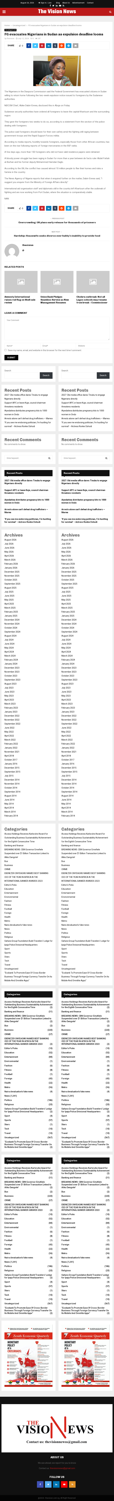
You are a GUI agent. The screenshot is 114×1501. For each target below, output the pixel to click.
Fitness (7, 905)
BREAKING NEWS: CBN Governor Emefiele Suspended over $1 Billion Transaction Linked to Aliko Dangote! (26, 853)
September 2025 (12, 584)
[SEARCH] (49, 458)
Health (7, 917)
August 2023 (10, 684)
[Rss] (72, 1484)
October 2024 (10, 628)
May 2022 (9, 732)
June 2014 (9, 800)
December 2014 (11, 780)
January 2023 (10, 712)
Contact (90, 3)
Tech (6, 961)
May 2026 (9, 552)
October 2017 (10, 760)
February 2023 (11, 708)
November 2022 (11, 720)
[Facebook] (40, 1484)
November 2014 (11, 784)
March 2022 (10, 740)
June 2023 (9, 692)
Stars (7, 957)
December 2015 (11, 768)
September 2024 (12, 632)
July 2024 (9, 640)
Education (9, 889)
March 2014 (10, 812)
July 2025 (9, 592)
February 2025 (11, 612)
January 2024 (10, 664)
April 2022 (9, 736)
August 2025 (10, 588)
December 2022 (11, 716)
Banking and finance (13, 845)
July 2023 (9, 688)
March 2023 (10, 704)
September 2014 (12, 792)
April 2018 (9, 756)
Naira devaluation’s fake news (18, 925)
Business (8, 865)
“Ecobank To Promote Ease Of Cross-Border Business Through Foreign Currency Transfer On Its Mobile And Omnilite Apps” (28, 977)
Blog (58, 3)
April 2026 (9, 556)
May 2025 (9, 600)
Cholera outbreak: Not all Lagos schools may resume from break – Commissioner (91, 300)
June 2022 (9, 728)
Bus (6, 861)
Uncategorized (10, 30)
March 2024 (10, 656)
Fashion (8, 901)
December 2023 (11, 668)
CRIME (7, 869)
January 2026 (10, 568)
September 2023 (12, 680)
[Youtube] (64, 1484)
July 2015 (9, 776)
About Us (66, 3)
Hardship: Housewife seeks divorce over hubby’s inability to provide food (57, 235)
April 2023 (9, 700)
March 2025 (10, 608)
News (7, 929)
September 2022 (12, 724)
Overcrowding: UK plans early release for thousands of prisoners (57, 222)
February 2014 (11, 816)
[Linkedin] (56, 1484)
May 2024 (9, 648)
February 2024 (11, 660)
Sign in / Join (46, 3)
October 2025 (10, 580)
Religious (8, 937)
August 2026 (10, 540)
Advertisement (78, 3)
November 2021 (11, 752)
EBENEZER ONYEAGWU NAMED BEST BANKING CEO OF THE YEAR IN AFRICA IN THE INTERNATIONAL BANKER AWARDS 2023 (26, 877)
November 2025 (11, 576)
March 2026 (10, 560)
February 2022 (11, 744)
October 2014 (10, 788)
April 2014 (9, 808)
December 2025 (11, 572)
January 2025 (10, 616)
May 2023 (9, 696)
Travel (7, 965)
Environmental (11, 897)
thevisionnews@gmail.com (62, 1468)
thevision (10, 38)
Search (7, 370)
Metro (7, 921)
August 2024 (10, 636)
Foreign (7, 913)
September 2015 (12, 772)
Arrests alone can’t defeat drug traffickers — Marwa (28, 418)
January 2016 (10, 764)
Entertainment (11, 893)
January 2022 (10, 748)
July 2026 (9, 544)
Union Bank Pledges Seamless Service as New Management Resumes (55, 300)
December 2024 (11, 620)
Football (8, 909)
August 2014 (10, 796)
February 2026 (11, 564)
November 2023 (11, 672)
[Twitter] (48, 1484)
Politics (7, 933)
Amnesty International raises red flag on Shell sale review (19, 300)
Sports (7, 953)
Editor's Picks (10, 885)
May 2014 (9, 804)
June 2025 (9, 596)
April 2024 (9, 652)
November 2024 (11, 624)
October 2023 (10, 676)
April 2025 (9, 604)
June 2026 (9, 548)
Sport (7, 949)
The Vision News (57, 12)
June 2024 (9, 644)
